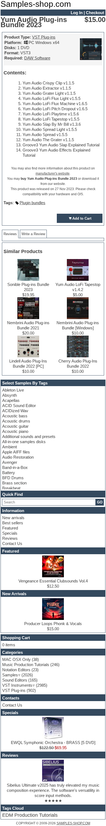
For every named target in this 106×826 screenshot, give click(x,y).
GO (99, 502)
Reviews (10, 538)
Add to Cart (81, 218)
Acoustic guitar (15, 426)
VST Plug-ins (43, 37)
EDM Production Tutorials (30, 815)
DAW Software (37, 58)
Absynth (9, 395)
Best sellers (12, 523)
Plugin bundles (32, 202)
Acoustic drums (16, 421)
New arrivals (13, 517)
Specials (9, 533)
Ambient (9, 446)
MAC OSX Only (16, 659)
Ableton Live (13, 390)
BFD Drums (13, 477)
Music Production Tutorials (25, 664)
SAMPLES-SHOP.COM (73, 823)
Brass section (14, 483)
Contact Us (12, 543)
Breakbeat (11, 488)
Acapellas (11, 400)
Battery (8, 472)
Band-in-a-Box (15, 467)
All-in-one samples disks (24, 441)
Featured (10, 528)
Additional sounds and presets (28, 436)
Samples (10, 675)
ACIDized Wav (15, 410)
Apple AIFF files (16, 452)
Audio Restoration (18, 457)
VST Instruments (17, 685)
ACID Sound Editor (19, 405)
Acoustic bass (14, 416)
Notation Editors (16, 669)
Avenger (9, 462)
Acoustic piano (15, 431)
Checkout (95, 12)
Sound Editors (14, 680)
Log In (77, 12)
